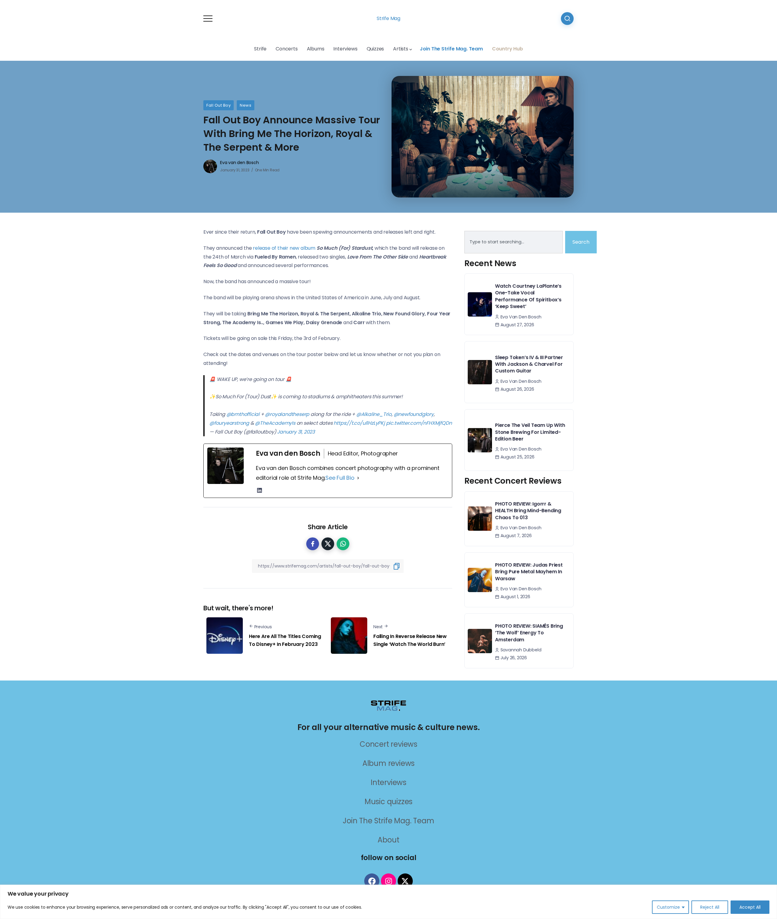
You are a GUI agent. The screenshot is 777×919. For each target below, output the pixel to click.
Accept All (750, 907)
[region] (388, 902)
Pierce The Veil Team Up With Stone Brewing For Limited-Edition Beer (530, 432)
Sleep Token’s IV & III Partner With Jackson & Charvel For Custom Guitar (529, 364)
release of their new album (284, 248)
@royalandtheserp (287, 414)
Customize (668, 907)
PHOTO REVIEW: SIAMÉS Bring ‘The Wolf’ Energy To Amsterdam (529, 632)
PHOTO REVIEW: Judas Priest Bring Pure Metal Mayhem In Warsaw (529, 571)
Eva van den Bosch (239, 162)
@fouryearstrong (229, 423)
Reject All (709, 907)
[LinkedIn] (259, 490)
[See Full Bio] (358, 478)
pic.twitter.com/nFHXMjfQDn (419, 423)
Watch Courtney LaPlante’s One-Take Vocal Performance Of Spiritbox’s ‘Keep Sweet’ (528, 296)
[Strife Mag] (388, 705)
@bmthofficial (243, 414)
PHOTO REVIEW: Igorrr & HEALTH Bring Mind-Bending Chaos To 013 (528, 510)
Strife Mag (388, 18)
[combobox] (513, 242)
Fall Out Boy (218, 105)
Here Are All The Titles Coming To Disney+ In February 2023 (285, 640)
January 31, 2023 (296, 431)
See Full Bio (340, 478)
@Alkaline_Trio (374, 414)
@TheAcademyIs (275, 423)
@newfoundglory (414, 414)
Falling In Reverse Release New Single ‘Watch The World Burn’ (410, 640)
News (245, 105)
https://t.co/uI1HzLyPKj (359, 423)
